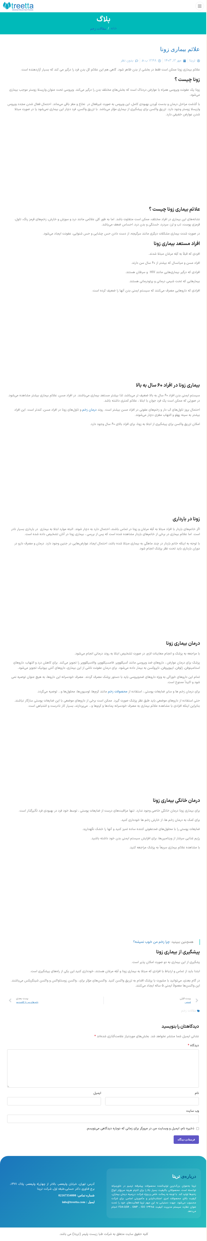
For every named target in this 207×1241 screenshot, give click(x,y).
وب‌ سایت (192, 1110)
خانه (114, 28)
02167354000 (67, 1195)
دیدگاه (193, 1045)
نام (197, 1093)
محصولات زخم (117, 691)
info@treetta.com (73, 1202)
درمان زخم (89, 409)
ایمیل (97, 1093)
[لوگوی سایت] (18, 5)
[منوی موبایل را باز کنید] (199, 6)
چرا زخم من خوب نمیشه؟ (151, 942)
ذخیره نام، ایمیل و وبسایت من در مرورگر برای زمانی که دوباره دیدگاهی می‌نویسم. (140, 1128)
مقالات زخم (98, 28)
